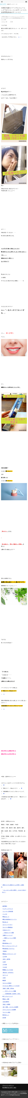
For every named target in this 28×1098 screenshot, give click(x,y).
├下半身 (5, 964)
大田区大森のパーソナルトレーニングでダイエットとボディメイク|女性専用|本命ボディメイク (13, 10)
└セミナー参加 (6, 1012)
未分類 (4, 1017)
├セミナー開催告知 (7, 927)
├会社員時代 (6, 1001)
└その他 (5, 967)
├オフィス (5, 975)
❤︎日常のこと (6, 1015)
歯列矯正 (5, 906)
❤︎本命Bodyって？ (7, 943)
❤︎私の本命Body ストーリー (10, 919)
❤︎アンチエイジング (8, 996)
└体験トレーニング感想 (9, 938)
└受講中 (5, 951)
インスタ (5, 914)
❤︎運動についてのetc (8, 969)
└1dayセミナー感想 (8, 932)
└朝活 (4, 940)
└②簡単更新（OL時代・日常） (12, 993)
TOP (13, 18)
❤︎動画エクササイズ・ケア (9, 954)
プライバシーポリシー (8, 1085)
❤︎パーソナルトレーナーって (10, 946)
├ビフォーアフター (7, 924)
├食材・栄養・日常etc (8, 988)
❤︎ (3, 785)
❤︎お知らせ (5, 922)
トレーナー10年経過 (8, 911)
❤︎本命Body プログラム (8, 948)
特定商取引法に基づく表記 (9, 1087)
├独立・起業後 (6, 1004)
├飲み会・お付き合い (8, 972)
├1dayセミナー (6, 930)
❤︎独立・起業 (6, 999)
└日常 (4, 977)
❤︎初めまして (6, 916)
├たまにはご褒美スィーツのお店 (11, 985)
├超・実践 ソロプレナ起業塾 (10, 1007)
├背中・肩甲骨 (6, 959)
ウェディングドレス (8, 908)
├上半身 (5, 956)
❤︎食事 (4, 980)
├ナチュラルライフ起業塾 (9, 1009)
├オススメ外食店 (7, 983)
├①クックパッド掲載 (9, 991)
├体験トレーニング (7, 935)
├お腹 (4, 961)
